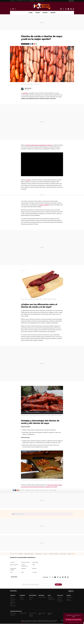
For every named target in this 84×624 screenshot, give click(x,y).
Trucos (37, 12)
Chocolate (34, 572)
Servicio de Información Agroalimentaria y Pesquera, (39, 145)
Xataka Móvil (12, 599)
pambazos (25, 93)
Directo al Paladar (42, 597)
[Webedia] (13, 590)
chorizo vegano (53, 490)
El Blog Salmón (69, 597)
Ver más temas (14, 576)
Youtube (68, 9)
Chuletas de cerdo (38, 553)
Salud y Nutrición (14, 564)
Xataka (11, 597)
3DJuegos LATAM (23, 613)
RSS (60, 577)
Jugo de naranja (63, 553)
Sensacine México (32, 613)
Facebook (63, 9)
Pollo (11, 572)
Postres (52, 12)
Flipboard (34, 44)
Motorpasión (50, 597)
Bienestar (34, 568)
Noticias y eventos (25, 562)
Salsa (22, 572)
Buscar (16, 9)
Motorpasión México (50, 614)
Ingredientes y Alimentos (30, 490)
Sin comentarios (26, 43)
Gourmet (12, 562)
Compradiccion (60, 600)
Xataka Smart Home (13, 603)
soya (42, 490)
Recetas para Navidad (13, 569)
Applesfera (12, 600)
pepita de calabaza (44, 205)
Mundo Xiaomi (13, 605)
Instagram (66, 9)
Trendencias (59, 597)
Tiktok (73, 9)
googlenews (71, 9)
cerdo (38, 490)
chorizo (28, 180)
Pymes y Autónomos (69, 600)
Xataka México (13, 613)
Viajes (30, 12)
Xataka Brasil (12, 614)
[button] (28, 88)
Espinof (30, 599)
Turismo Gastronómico (24, 565)
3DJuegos (21, 597)
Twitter (32, 44)
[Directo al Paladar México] (42, 6)
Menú (10, 9)
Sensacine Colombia (31, 615)
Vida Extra (22, 599)
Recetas (45, 12)
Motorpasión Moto (51, 599)
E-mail (36, 44)
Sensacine (31, 597)
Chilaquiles (21, 553)
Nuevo (13, 9)
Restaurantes (35, 562)
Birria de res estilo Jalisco (54, 553)
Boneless (46, 553)
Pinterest (61, 9)
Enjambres (23, 568)
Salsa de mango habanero (29, 553)
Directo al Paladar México (42, 614)
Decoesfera (59, 599)
